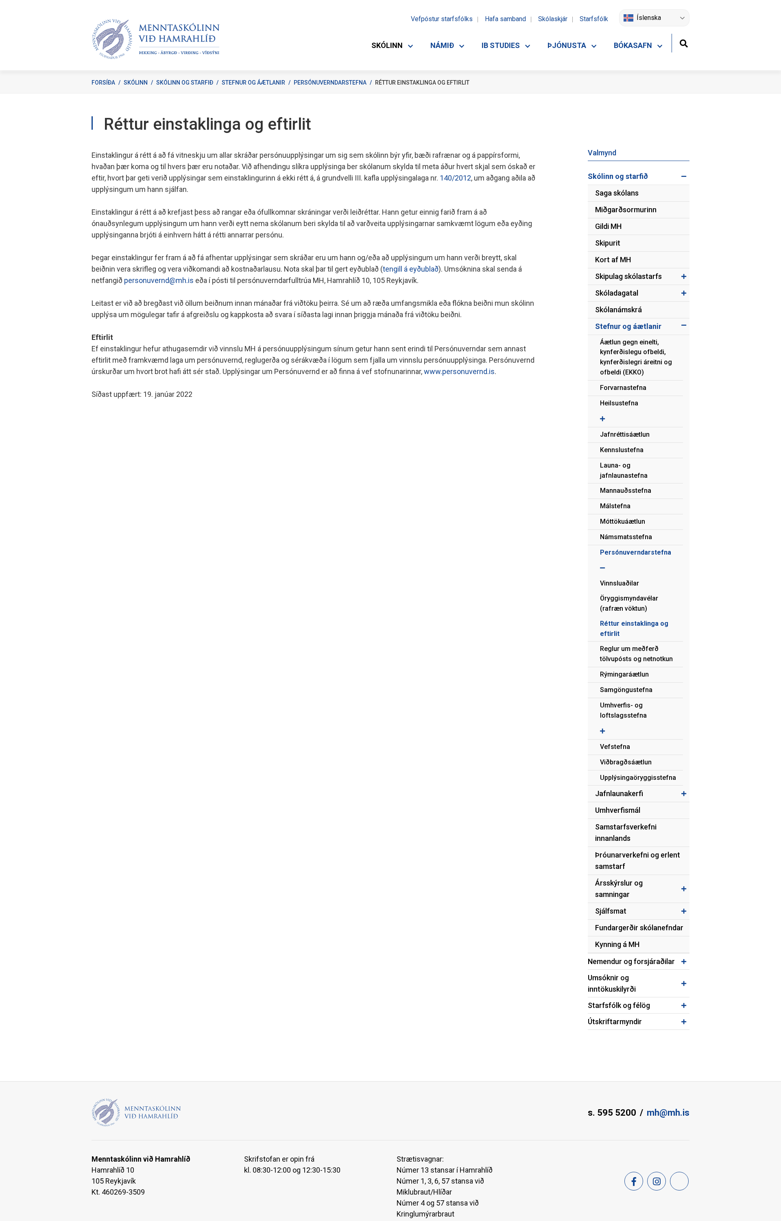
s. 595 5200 (612, 1113)
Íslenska (649, 18)
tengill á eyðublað (410, 269)
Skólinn (136, 82)
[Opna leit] (684, 42)
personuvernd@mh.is (159, 280)
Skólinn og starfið (184, 82)
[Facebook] (633, 1181)
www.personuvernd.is (459, 371)
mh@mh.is (668, 1113)
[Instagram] (656, 1181)
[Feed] (679, 1181)
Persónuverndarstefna (330, 82)
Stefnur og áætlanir (253, 82)
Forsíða (103, 82)
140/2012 (455, 178)
